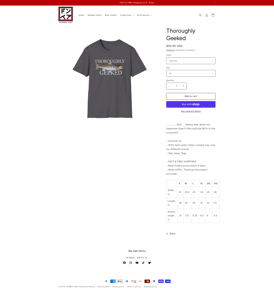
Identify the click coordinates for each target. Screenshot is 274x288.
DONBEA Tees (72, 287)
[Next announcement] (214, 2)
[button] (126, 15)
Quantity (170, 80)
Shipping (170, 50)
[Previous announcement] (59, 2)
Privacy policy (118, 287)
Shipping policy (150, 287)
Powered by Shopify (86, 287)
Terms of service (134, 287)
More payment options (191, 111)
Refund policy (103, 287)
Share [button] (172, 233)
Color (168, 55)
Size (168, 68)
